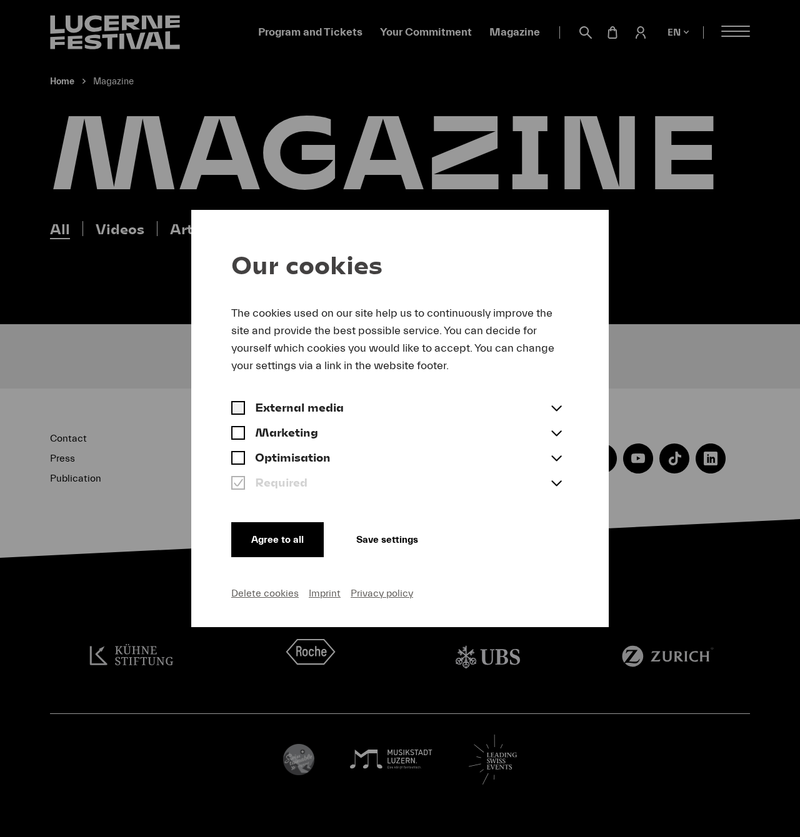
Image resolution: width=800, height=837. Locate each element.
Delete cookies (265, 593)
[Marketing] (238, 434)
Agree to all (277, 539)
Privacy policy (382, 593)
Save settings (387, 539)
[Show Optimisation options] (556, 459)
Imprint (325, 593)
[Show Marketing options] (556, 434)
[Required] (238, 484)
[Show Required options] (556, 484)
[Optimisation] (238, 459)
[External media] (238, 409)
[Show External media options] (556, 409)
